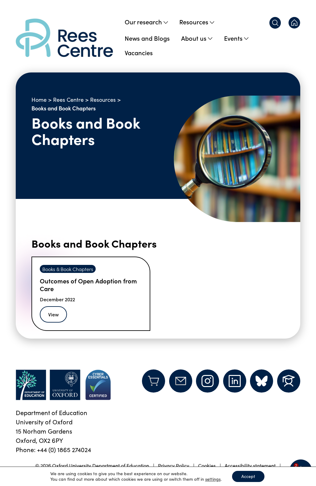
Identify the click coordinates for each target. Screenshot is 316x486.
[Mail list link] (180, 384)
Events (233, 38)
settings (213, 479)
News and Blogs (147, 38)
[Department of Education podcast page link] (288, 381)
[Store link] (153, 384)
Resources (193, 21)
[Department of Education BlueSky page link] (261, 381)
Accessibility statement (250, 465)
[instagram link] (207, 381)
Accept (248, 476)
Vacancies (139, 52)
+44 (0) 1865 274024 (64, 449)
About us (193, 38)
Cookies (207, 465)
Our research (143, 21)
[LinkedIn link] (234, 381)
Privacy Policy (173, 465)
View (53, 314)
